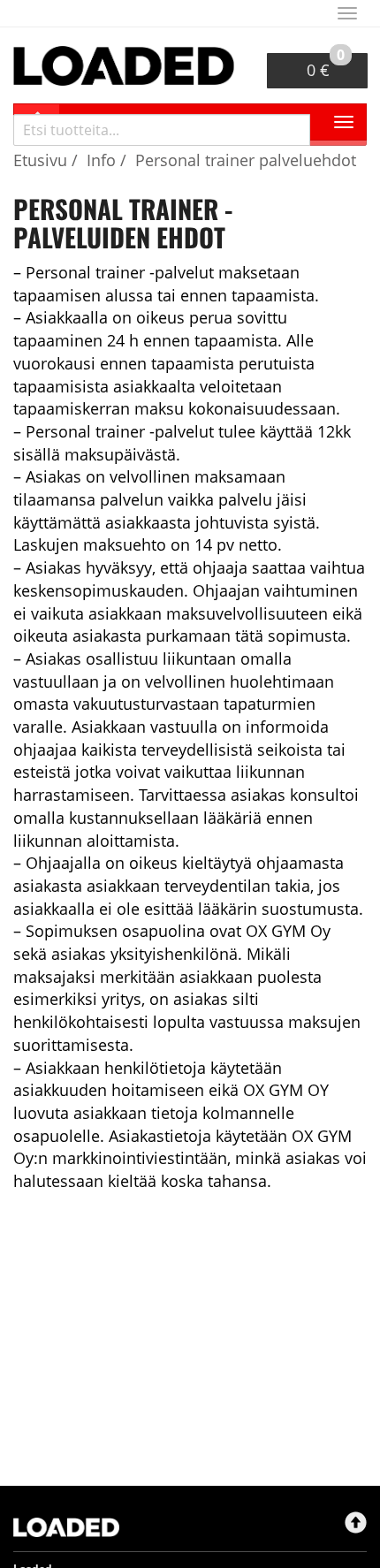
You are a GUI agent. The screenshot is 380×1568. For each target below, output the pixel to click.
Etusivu (40, 160)
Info (101, 160)
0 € (326, 66)
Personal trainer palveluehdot (245, 160)
